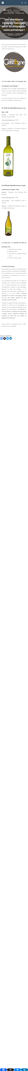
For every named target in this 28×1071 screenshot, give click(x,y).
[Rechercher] (22, 2)
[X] (4, 338)
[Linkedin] (10, 338)
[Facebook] (1, 338)
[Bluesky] (7, 338)
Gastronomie (10, 13)
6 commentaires (20, 13)
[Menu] (25, 2)
